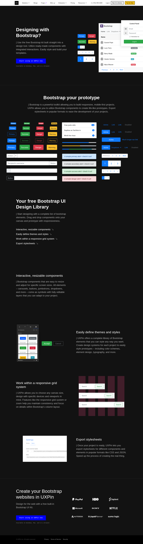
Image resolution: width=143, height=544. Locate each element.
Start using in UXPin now (31, 61)
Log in (108, 3)
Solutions (25, 3)
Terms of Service (56, 539)
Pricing (73, 3)
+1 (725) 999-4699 (96, 3)
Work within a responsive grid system (35, 238)
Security (65, 539)
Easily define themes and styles (32, 234)
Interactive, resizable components (33, 229)
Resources (81, 3)
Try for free (129, 3)
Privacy (46, 539)
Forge (43, 3)
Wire (51, 3)
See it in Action (117, 3)
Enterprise (61, 3)
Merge (36, 3)
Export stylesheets (25, 243)
